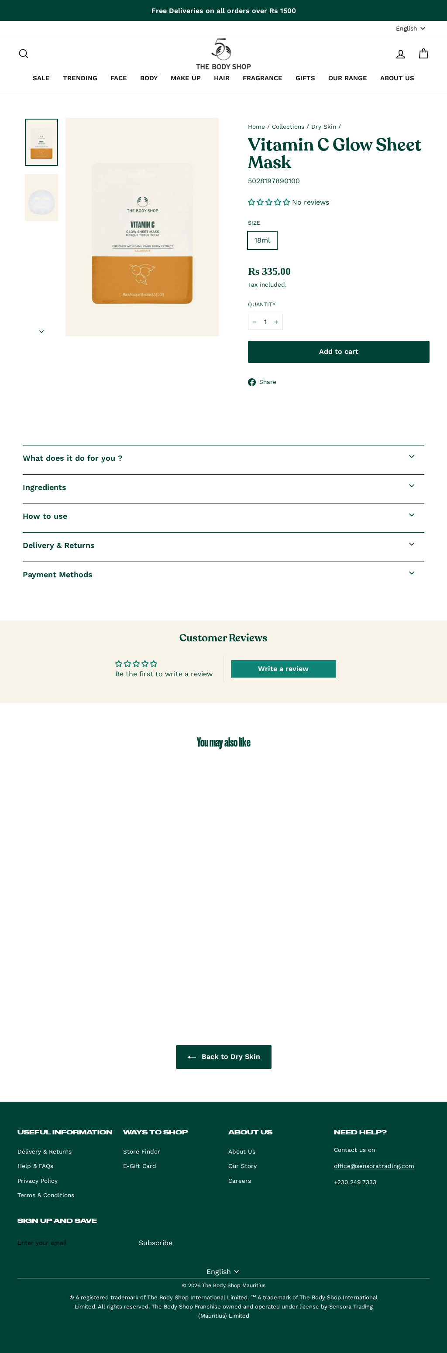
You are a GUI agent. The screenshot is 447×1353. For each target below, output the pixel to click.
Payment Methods (58, 574)
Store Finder (141, 1151)
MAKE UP (186, 78)
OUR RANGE (347, 78)
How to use (45, 516)
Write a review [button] (283, 669)
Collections (288, 126)
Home (256, 126)
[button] (270, 202)
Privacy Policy (37, 1180)
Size (254, 222)
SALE (41, 78)
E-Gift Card (139, 1165)
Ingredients (44, 487)
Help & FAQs (35, 1165)
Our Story (242, 1165)
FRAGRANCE (262, 78)
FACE (118, 78)
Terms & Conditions (45, 1195)
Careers (239, 1180)
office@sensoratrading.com (374, 1165)
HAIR (222, 78)
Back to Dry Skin (229, 1056)
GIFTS (305, 78)
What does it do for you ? (73, 457)
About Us (241, 1151)
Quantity (261, 304)
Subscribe (155, 1243)
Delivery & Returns (59, 545)
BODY (149, 78)
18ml (262, 240)
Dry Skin (323, 126)
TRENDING (80, 78)
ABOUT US (397, 78)
